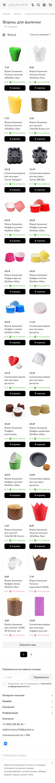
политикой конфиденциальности (29, 685)
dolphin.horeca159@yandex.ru (18, 729)
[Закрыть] (52, 763)
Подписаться (41, 677)
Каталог (7, 701)
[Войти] (44, 4)
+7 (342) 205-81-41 (13, 724)
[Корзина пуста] (50, 4)
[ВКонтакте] (5, 744)
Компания (8, 707)
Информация (10, 713)
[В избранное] (23, 45)
